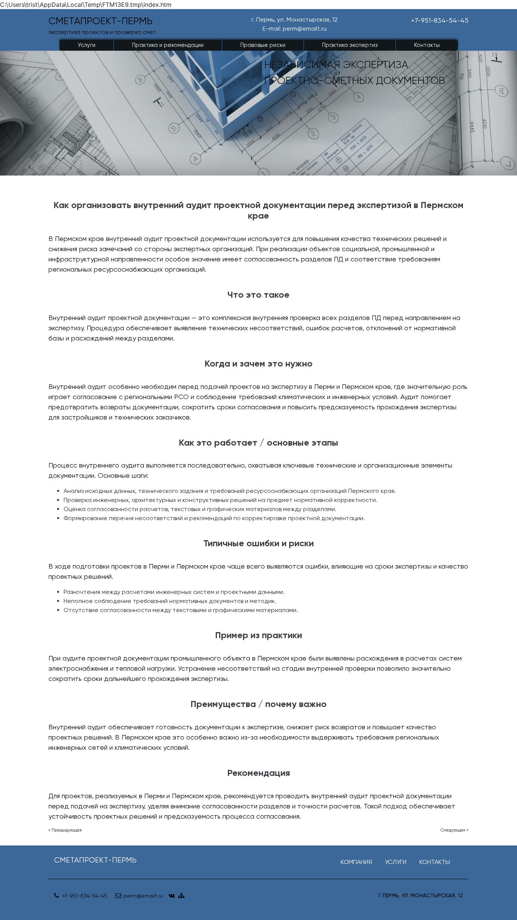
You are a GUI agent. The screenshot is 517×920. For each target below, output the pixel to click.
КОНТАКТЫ (434, 862)
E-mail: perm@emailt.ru (295, 28)
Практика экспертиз (349, 45)
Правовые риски (262, 45)
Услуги (86, 45)
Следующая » (454, 830)
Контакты (427, 45)
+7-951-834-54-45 (440, 20)
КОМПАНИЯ (356, 862)
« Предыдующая (65, 830)
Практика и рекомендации (168, 45)
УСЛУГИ (395, 862)
